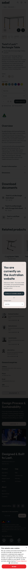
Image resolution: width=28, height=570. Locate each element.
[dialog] (14, 558)
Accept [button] (14, 566)
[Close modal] (23, 265)
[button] (14, 563)
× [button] (26, 547)
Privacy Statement (21, 561)
